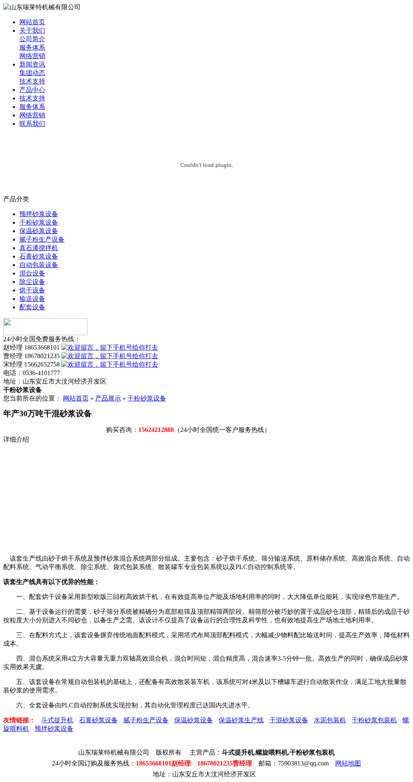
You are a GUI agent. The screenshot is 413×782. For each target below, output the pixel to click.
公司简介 (32, 38)
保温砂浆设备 (38, 230)
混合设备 (32, 273)
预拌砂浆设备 (38, 214)
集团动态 (32, 72)
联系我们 (32, 123)
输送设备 (32, 298)
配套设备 (32, 307)
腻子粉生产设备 (42, 239)
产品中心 (32, 89)
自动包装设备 (38, 264)
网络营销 (32, 55)
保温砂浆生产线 (241, 720)
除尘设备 (32, 281)
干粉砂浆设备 (38, 222)
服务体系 (32, 47)
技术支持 (32, 81)
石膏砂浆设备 (38, 256)
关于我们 (32, 30)
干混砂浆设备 (288, 720)
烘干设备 (32, 290)
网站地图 (348, 763)
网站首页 (32, 22)
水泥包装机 (330, 720)
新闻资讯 (32, 64)
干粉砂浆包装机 (374, 720)
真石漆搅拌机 (38, 247)
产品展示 (108, 398)
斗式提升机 (57, 720)
